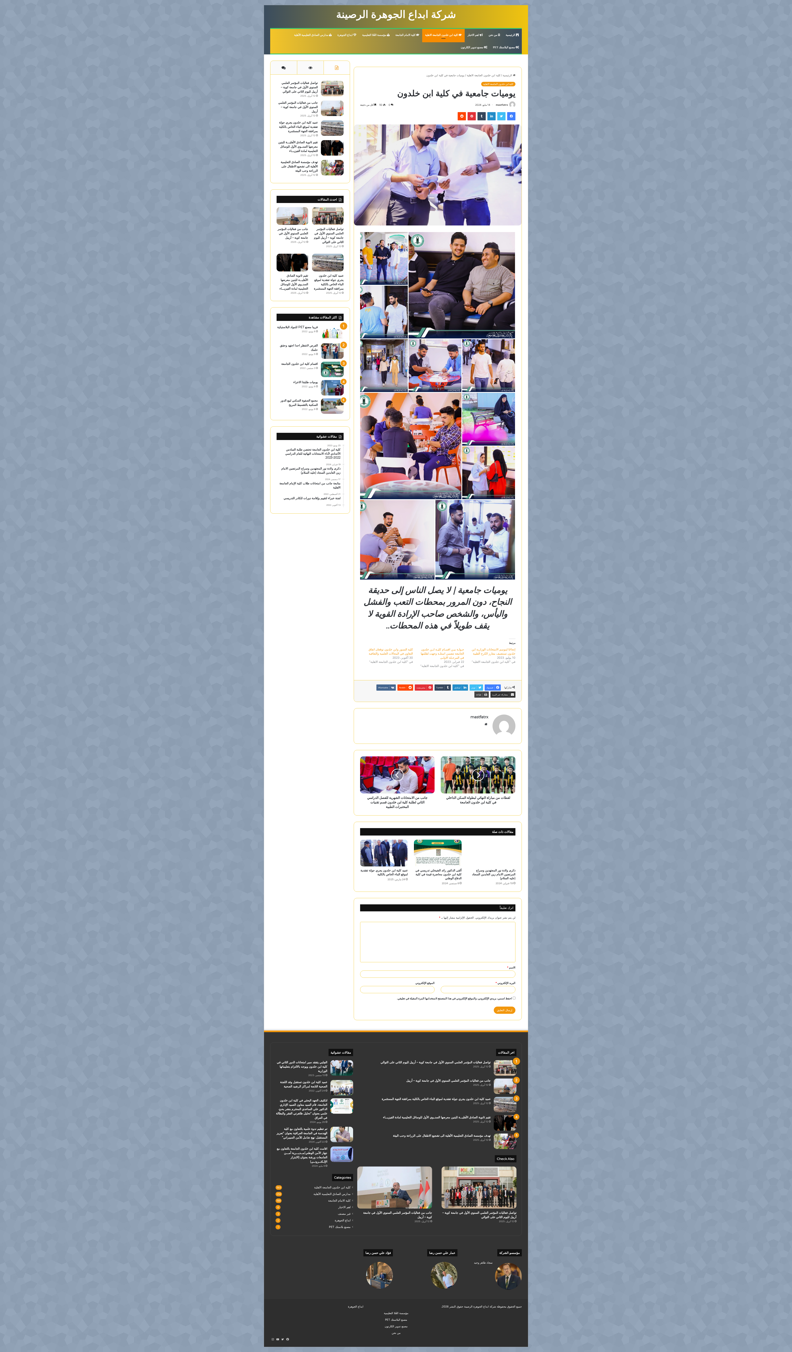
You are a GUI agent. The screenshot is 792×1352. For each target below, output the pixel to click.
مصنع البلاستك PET (504, 47)
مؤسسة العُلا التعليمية (374, 34)
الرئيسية (511, 34)
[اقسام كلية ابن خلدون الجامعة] (332, 369)
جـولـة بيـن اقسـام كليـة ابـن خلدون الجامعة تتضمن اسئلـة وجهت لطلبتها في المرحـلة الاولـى (442, 653)
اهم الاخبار (474, 34)
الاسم (511, 967)
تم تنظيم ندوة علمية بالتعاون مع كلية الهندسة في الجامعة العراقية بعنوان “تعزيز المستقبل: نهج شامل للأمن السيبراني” (302, 1133)
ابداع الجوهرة (345, 34)
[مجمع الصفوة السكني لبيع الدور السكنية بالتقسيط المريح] (332, 406)
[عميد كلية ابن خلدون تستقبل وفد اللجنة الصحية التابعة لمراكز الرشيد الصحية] (341, 1087)
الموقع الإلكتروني (425, 983)
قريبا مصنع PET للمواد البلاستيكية (297, 327)
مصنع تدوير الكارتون (472, 47)
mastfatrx (502, 104)
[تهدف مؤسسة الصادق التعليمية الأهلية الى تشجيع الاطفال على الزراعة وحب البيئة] (332, 167)
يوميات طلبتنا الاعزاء (305, 382)
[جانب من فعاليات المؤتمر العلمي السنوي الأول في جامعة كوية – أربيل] (332, 108)
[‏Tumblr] (481, 116)
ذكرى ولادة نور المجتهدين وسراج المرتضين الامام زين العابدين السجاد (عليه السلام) (493, 874)
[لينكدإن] (491, 116)
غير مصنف (344, 1213)
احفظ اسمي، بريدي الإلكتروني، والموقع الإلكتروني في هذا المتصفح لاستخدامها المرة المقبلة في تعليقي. (454, 998)
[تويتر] (501, 116)
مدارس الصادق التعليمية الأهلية (311, 34)
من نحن (493, 34)
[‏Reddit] (462, 116)
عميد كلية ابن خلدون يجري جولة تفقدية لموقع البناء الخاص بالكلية (384, 872)
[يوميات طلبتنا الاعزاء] (332, 388)
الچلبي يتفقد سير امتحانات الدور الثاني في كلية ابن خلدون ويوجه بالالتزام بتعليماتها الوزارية (302, 1066)
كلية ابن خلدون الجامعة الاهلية (441, 34)
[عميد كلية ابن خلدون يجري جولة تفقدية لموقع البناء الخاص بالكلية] (384, 853)
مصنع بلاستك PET (340, 1227)
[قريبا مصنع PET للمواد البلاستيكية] (332, 332)
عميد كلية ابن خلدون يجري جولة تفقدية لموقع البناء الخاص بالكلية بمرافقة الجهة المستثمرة (298, 127)
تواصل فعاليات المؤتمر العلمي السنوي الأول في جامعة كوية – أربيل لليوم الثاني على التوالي (299, 87)
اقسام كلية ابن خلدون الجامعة (299, 364)
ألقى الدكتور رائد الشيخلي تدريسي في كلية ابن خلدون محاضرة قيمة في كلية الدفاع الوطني (438, 874)
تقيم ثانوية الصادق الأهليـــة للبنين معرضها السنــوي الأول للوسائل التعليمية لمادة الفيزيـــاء (298, 146)
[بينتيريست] (472, 116)
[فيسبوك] (511, 116)
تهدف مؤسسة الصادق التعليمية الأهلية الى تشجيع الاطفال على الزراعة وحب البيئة (299, 166)
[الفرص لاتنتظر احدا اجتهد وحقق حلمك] (332, 351)
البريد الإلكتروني (505, 983)
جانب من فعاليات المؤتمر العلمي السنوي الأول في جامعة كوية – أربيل (298, 107)
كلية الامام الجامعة (405, 34)
